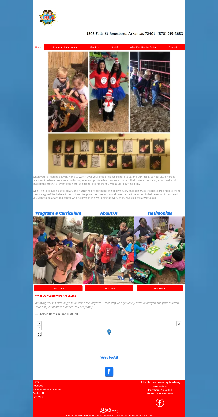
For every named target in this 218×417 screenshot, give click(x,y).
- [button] (39, 328)
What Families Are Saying (47, 389)
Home (36, 381)
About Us (38, 385)
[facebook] (109, 372)
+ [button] (39, 323)
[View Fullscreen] (39, 334)
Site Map (38, 396)
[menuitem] (39, 47)
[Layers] (179, 323)
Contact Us (39, 393)
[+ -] (109, 335)
